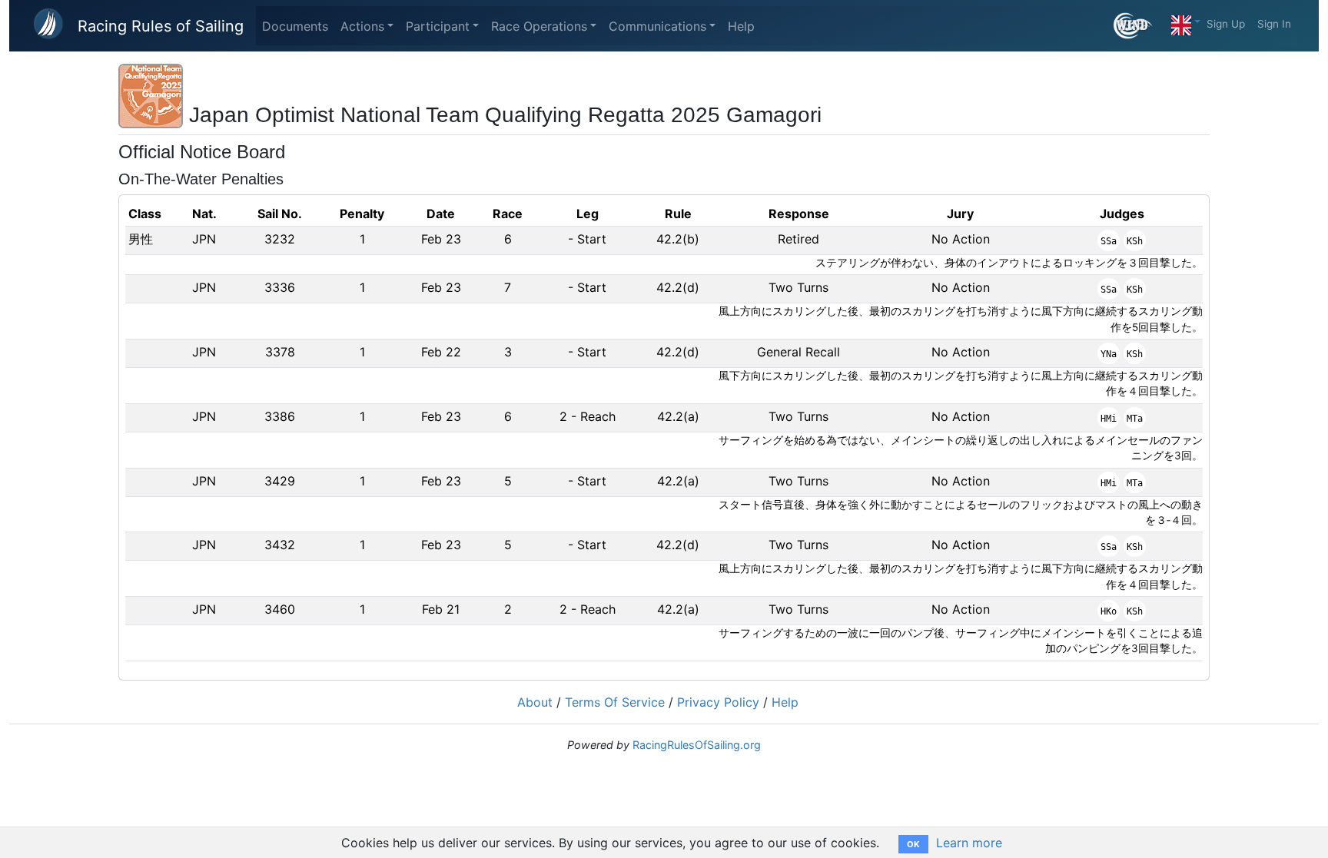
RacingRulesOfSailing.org (696, 744)
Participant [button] (438, 26)
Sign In (1274, 24)
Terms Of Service (615, 702)
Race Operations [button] (539, 26)
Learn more (969, 842)
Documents (295, 26)
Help (741, 26)
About (535, 702)
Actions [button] (362, 26)
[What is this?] (1139, 25)
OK (913, 844)
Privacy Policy (718, 702)
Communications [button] (657, 26)
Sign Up (1226, 24)
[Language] (1185, 21)
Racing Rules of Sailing (161, 26)
